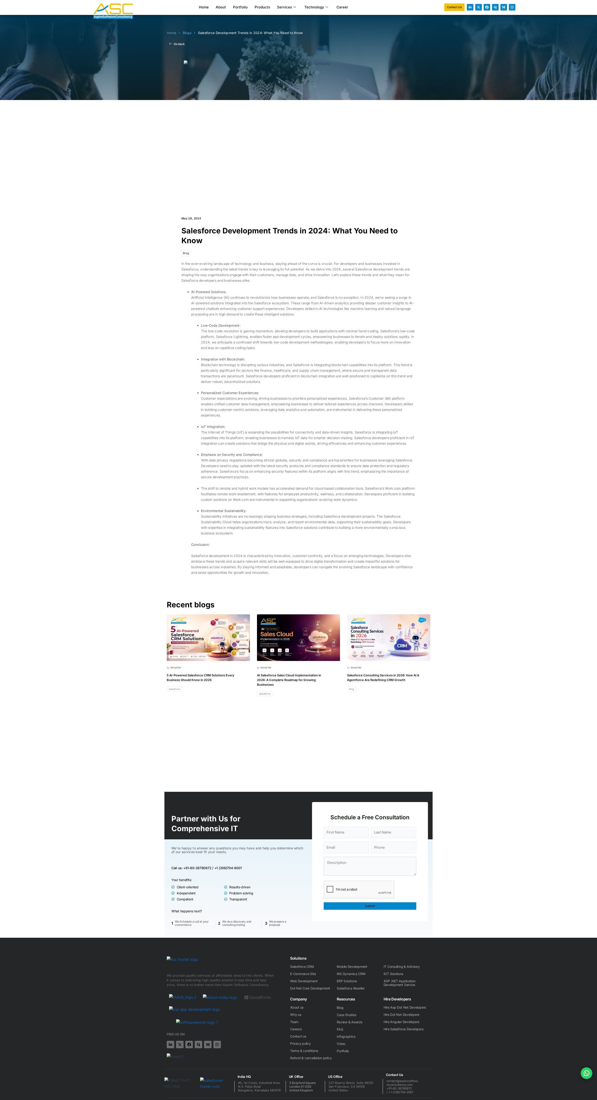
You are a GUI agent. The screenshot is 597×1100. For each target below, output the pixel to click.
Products (262, 7)
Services (284, 7)
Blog (186, 253)
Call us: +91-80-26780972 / (192, 868)
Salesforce (174, 689)
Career (342, 7)
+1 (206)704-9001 (228, 868)
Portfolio (240, 7)
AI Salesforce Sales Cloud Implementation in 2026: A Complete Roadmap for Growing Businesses (289, 679)
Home (204, 7)
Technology (314, 7)
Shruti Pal (175, 667)
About (221, 7)
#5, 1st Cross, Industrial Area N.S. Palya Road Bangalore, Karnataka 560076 (259, 1086)
